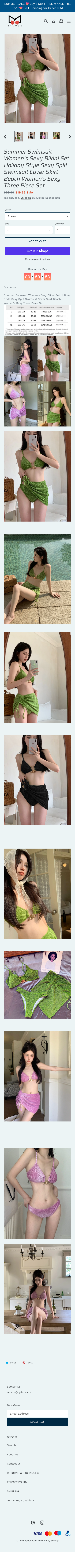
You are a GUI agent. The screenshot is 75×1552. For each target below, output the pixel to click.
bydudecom (31, 1540)
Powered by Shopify (48, 1540)
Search (11, 1445)
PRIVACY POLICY (17, 1482)
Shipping (26, 197)
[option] (19, 136)
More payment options (37, 259)
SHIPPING (13, 1491)
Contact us (14, 1463)
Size (7, 223)
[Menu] (69, 21)
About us (12, 1454)
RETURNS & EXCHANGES (23, 1473)
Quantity (59, 223)
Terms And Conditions (21, 1500)
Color (8, 209)
